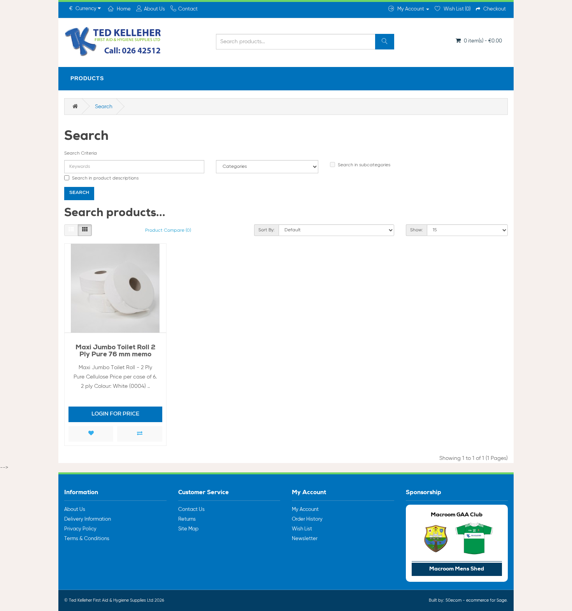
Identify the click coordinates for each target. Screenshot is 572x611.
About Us (74, 509)
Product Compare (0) (168, 230)
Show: (416, 230)
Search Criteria (80, 153)
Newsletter (305, 538)
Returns (187, 519)
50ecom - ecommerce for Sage (476, 600)
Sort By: (266, 230)
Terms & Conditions (86, 538)
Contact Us (191, 509)
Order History (307, 519)
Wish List (302, 529)
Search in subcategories (364, 165)
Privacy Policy (80, 529)
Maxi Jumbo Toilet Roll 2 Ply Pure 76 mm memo (115, 352)
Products (87, 78)
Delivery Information (87, 519)
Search (103, 106)
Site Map (188, 529)
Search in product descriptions (105, 178)
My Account (305, 509)
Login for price (115, 414)
